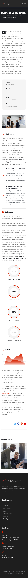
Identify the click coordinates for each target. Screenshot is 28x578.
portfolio (9, 15)
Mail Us (4, 555)
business (15, 15)
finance (22, 15)
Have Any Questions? (8, 546)
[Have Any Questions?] (3, 543)
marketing (17, 460)
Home (2, 15)
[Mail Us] (3, 552)
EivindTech (20, 573)
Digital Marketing (14, 457)
